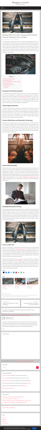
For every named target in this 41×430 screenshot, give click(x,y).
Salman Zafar (16, 39)
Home (3, 417)
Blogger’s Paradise (6, 380)
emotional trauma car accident (20, 295)
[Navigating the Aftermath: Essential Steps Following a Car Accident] (8, 281)
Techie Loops (5, 377)
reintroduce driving (13, 296)
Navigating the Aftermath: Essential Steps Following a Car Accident (7, 285)
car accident (6, 295)
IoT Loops (29, 383)
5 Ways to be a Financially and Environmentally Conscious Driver (17, 315)
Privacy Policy (5, 422)
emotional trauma (11, 295)
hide (13, 76)
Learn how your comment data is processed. (25, 360)
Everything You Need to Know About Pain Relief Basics (13, 396)
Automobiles (6, 293)
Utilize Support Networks (7, 80)
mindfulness (8, 296)
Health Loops (24, 385)
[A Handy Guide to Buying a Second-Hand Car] (32, 281)
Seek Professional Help (7, 83)
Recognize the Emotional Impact (9, 78)
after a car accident (18, 258)
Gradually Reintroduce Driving (8, 84)
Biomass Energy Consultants (8, 388)
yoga (32, 124)
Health (10, 293)
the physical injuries (23, 96)
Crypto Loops (5, 375)
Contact (4, 421)
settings (29, 428)
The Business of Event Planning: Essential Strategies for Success (14, 402)
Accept (34, 428)
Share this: (6, 87)
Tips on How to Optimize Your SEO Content (10, 398)
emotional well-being (20, 248)
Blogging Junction (20, 2)
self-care (18, 296)
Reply (3, 328)
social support (23, 296)
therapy (27, 296)
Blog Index (4, 419)
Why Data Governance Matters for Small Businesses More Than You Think (16, 400)
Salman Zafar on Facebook (8, 407)
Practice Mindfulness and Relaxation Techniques (12, 81)
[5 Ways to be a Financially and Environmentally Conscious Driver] (20, 281)
